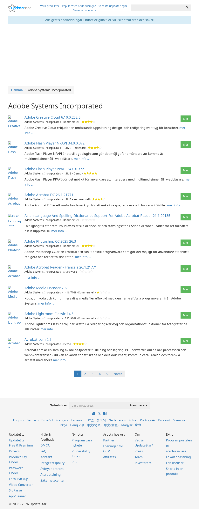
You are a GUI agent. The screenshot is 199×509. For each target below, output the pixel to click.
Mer (185, 119)
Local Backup (18, 479)
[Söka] (187, 7)
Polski (132, 420)
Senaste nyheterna (85, 10)
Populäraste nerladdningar (79, 6)
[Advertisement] (99, 55)
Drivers (14, 451)
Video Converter (21, 485)
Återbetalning (50, 474)
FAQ (43, 451)
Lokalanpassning (178, 457)
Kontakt (46, 457)
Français (62, 420)
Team (139, 457)
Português (147, 420)
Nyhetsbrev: (59, 405)
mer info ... (82, 159)
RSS (74, 462)
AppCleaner (17, 496)
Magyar (127, 425)
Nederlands (117, 420)
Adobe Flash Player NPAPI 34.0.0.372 (54, 143)
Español (47, 420)
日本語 (89, 420)
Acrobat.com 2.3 (37, 339)
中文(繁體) (111, 425)
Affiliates (109, 457)
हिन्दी (138, 425)
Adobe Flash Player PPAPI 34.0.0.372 (54, 168)
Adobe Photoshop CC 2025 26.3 (50, 241)
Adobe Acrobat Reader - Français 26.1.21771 (60, 267)
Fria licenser (175, 463)
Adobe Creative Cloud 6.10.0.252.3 (52, 117)
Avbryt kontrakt (52, 469)
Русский (164, 420)
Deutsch (32, 420)
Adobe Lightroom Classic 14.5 (48, 313)
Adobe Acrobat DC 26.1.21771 (48, 194)
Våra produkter (49, 6)
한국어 (101, 420)
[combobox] (157, 7)
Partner (108, 440)
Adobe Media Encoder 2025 (46, 287)
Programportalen (179, 440)
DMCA (45, 445)
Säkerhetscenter (52, 480)
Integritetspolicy (52, 463)
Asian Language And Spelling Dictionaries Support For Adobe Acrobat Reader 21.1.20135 (97, 215)
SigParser (16, 490)
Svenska (179, 420)
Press (139, 451)
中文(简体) (94, 425)
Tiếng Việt (77, 425)
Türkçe (62, 425)
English (18, 420)
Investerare (143, 463)
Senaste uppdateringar (113, 6)
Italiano (76, 420)
